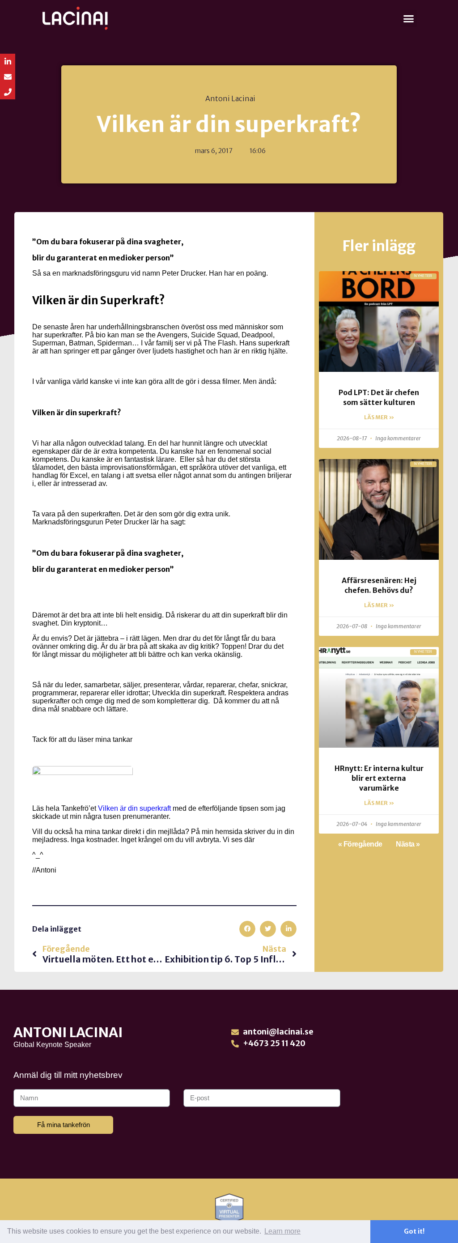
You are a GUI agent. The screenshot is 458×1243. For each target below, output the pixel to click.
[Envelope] (7, 76)
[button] (408, 18)
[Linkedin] (7, 61)
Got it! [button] (414, 1231)
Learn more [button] (282, 1231)
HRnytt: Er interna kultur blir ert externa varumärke (379, 778)
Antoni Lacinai (68, 1032)
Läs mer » (379, 417)
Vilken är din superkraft (134, 808)
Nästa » (408, 844)
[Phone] (7, 91)
